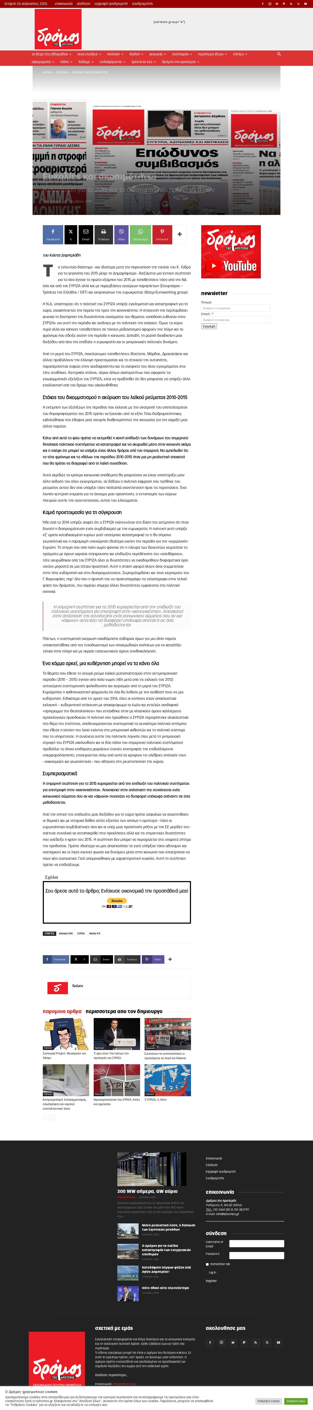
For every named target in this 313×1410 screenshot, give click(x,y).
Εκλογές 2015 (66, 933)
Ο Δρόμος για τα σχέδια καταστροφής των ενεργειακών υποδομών (166, 1250)
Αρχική (47, 72)
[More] (180, 234)
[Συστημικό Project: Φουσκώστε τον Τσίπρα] (66, 1034)
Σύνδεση (83, 4)
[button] (279, 55)
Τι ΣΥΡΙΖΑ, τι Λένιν (156, 1100)
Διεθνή (134, 54)
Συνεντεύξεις (88, 54)
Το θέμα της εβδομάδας (50, 54)
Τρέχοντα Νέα (142, 62)
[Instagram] (270, 4)
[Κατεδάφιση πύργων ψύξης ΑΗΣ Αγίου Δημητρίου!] (128, 1273)
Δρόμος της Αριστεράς (179, 62)
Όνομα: (206, 302)
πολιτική (62, 72)
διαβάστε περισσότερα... (111, 1375)
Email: (207, 314)
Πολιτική (113, 54)
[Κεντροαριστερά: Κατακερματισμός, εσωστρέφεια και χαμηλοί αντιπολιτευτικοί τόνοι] (66, 1080)
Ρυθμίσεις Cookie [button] (269, 1401)
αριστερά (99, 1048)
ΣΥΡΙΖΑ (81, 933)
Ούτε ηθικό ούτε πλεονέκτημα (165, 1288)
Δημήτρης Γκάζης (126, 1197)
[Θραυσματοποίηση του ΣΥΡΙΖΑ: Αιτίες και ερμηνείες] (117, 1080)
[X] (298, 4)
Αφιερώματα (41, 62)
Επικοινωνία (64, 4)
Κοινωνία (156, 54)
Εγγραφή (209, 326)
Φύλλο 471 (94, 933)
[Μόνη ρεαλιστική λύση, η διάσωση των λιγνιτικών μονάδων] (128, 1230)
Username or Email (215, 1244)
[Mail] (277, 4)
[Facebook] (263, 4)
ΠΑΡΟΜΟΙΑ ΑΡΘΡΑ (62, 1011)
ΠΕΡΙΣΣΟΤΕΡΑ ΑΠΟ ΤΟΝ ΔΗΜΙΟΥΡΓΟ (124, 1011)
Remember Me (220, 1264)
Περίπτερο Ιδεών (211, 54)
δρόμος (55, 201)
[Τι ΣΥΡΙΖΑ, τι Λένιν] (168, 1080)
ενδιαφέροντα (111, 62)
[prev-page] (45, 1117)
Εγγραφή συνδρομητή (111, 4)
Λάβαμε (84, 62)
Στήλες (238, 54)
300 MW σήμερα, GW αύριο (147, 1191)
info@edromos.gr (227, 1214)
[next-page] (52, 1117)
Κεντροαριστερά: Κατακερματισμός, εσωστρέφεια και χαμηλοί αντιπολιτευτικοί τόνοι (65, 1104)
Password (212, 1254)
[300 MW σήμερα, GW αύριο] (156, 1169)
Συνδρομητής (142, 4)
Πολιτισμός (180, 54)
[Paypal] (284, 4)
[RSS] (291, 4)
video (64, 62)
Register (211, 1281)
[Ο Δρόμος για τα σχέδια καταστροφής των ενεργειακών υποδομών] (128, 1251)
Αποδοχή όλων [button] (296, 1401)
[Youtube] (305, 4)
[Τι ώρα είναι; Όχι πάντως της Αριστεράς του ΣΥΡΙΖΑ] (117, 1034)
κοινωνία (150, 1048)
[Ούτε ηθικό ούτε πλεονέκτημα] (128, 1293)
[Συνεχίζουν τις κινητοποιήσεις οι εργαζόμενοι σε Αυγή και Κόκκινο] (168, 1034)
